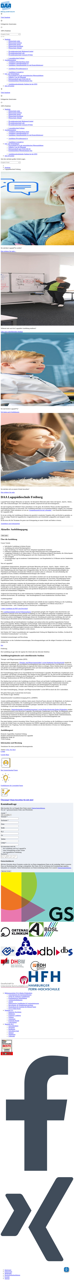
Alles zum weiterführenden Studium (12, 331)
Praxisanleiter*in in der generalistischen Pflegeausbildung (25, 75)
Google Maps (5, 755)
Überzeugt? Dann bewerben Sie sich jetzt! (17, 800)
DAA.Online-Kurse (14, 1008)
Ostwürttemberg (13, 1026)
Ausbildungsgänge (10, 60)
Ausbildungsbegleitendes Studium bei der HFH (22, 84)
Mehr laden (5, 535)
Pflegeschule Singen (14, 44)
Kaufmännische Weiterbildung (17, 998)
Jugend (10, 1002)
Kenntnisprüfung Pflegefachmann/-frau (20, 80)
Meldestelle (8, 1273)
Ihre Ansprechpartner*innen (9, 770)
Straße (3, 828)
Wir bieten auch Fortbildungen (10, 412)
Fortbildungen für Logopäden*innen (12, 785)
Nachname (4, 820)
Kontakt (7, 1277)
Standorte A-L (9, 1010)
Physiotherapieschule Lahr (16, 53)
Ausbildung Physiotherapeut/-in (18, 68)
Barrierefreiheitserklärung (12, 1275)
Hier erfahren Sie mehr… (8, 251)
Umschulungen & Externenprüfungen (19, 995)
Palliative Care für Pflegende (17, 77)
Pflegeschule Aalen (14, 41)
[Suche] (1, 36)
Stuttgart (11, 1033)
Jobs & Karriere (9, 86)
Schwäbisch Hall (13, 1031)
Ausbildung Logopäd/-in (16, 72)
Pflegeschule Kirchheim (15, 46)
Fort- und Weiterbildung (12, 74)
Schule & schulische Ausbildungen (19, 996)
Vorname (4, 816)
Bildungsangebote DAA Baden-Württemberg (18, 993)
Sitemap (7, 1278)
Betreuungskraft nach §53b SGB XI (19, 79)
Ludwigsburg (12, 1022)
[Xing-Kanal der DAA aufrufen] (37, 1266)
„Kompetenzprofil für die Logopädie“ (40, 510)
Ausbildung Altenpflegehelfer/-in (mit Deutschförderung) (25, 65)
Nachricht (4, 854)
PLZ (2, 831)
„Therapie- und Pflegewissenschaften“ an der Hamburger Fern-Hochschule (41, 662)
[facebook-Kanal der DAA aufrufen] (37, 1170)
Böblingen (11, 1014)
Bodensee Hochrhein (14, 1012)
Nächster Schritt (6, 871)
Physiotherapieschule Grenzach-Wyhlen (20, 55)
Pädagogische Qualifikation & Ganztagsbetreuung (23, 1003)
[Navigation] (3, 36)
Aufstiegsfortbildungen (15, 1000)
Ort (2, 835)
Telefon (3, 839)
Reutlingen (11, 1029)
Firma (2, 824)
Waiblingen (11, 1034)
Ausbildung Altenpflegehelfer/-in (18, 63)
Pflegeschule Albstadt (15, 48)
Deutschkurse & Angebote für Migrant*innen (22, 1007)
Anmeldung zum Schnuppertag (10, 523)
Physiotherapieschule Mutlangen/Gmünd (20, 51)
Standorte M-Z (9, 1024)
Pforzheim (11, 1027)
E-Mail (3, 751)
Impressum (8, 1270)
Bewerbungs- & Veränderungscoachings (20, 1005)
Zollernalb (11, 1036)
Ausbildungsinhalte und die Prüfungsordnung (17, 612)
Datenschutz (8, 1271)
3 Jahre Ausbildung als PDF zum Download (14, 608)
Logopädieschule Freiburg (16, 58)
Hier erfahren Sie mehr (8, 492)
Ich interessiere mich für (8, 846)
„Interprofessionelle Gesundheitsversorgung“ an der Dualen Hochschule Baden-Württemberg (39, 709)
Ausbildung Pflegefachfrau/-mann (18, 62)
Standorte (7, 39)
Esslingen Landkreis (14, 1015)
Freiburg (11, 1017)
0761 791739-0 (11, 750)
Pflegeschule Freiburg (15, 43)
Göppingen (11, 1019)
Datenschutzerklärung (38, 808)
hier (2, 645)
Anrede (3, 813)
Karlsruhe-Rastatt (13, 1020)
